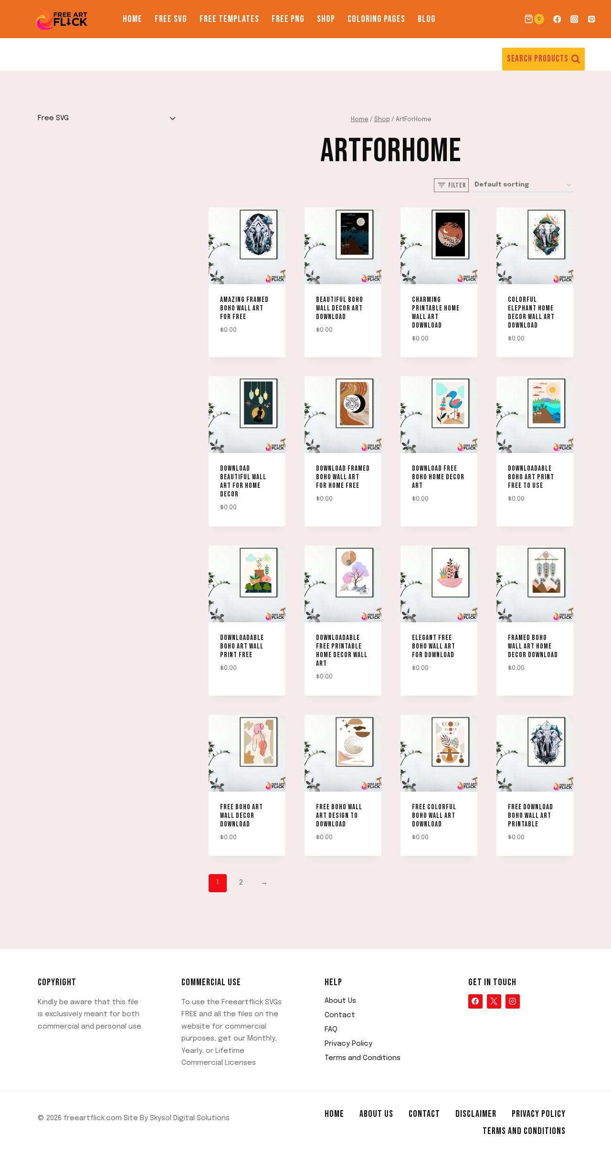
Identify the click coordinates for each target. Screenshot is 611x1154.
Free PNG (288, 19)
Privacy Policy (348, 1044)
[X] (494, 1001)
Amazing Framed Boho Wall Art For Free (244, 308)
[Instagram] (574, 19)
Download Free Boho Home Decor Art (438, 477)
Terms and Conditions (362, 1058)
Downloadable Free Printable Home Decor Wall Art (342, 650)
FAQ (331, 1029)
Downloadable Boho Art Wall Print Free (242, 646)
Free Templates (229, 19)
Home (132, 19)
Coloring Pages (376, 19)
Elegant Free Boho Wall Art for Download (433, 646)
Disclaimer (475, 1114)
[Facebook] (557, 19)
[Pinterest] (592, 19)
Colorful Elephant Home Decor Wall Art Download (531, 312)
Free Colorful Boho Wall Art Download (434, 816)
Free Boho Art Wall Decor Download (241, 816)
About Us (340, 1001)
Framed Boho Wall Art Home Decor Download (533, 646)
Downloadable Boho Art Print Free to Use (531, 477)
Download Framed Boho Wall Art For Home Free (343, 477)
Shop (326, 19)
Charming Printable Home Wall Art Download (436, 312)
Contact (340, 1015)
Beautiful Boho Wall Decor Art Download (339, 308)
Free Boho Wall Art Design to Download (339, 816)
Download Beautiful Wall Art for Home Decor (243, 481)
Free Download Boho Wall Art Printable (530, 816)
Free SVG (171, 19)
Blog (427, 19)
